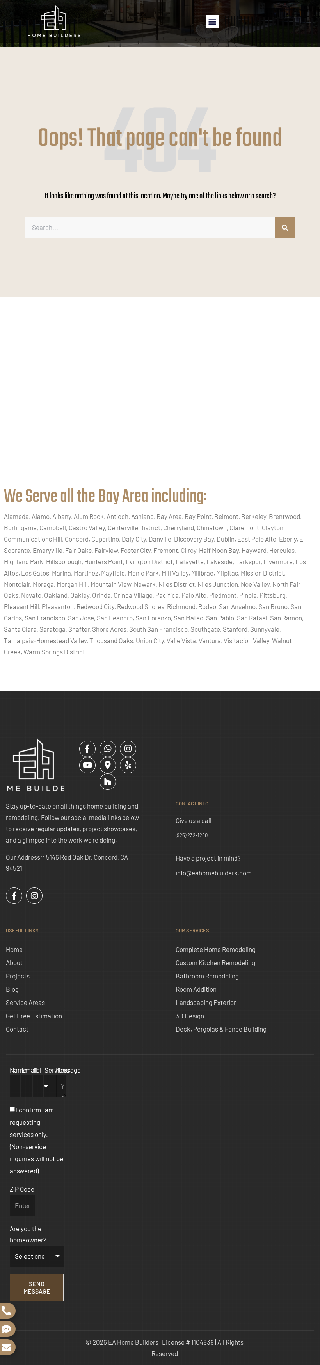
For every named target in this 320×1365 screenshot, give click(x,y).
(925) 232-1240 (192, 835)
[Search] (285, 227)
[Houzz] (108, 781)
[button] (212, 21)
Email (29, 1070)
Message (68, 1070)
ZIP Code (22, 1189)
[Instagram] (128, 749)
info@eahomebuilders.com (214, 873)
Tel (37, 1070)
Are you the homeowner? (28, 1234)
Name (18, 1070)
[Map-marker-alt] (108, 765)
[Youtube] (87, 765)
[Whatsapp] (108, 749)
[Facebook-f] (87, 749)
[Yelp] (128, 765)
